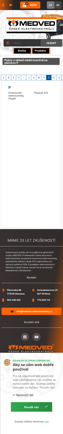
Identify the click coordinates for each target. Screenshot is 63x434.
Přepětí (12, 98)
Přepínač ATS (41, 92)
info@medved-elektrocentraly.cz (34, 311)
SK (57, 5)
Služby (22, 50)
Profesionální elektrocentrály (16, 94)
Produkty (40, 50)
